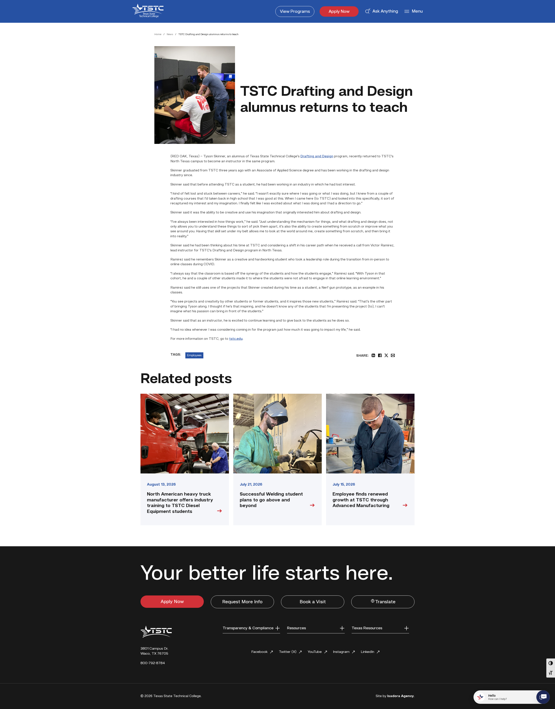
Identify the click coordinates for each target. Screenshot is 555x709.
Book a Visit (313, 602)
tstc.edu (236, 339)
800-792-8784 (152, 663)
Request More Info (242, 602)
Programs (295, 12)
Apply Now (339, 12)
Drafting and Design (316, 156)
